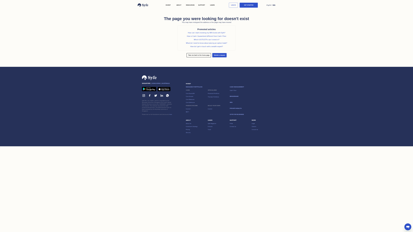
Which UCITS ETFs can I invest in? (206, 40)
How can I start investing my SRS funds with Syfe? (206, 33)
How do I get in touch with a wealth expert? (206, 46)
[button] (168, 5)
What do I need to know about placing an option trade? (206, 43)
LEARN (212, 5)
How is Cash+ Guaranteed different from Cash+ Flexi (206, 36)
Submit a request (219, 55)
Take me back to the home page (199, 55)
